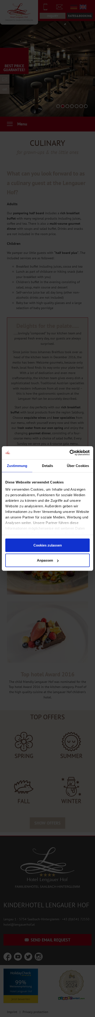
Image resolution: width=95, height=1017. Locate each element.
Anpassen (45, 560)
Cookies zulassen (47, 545)
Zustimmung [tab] (17, 465)
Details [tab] (47, 465)
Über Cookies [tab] (78, 465)
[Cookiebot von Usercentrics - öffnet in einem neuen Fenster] (69, 453)
